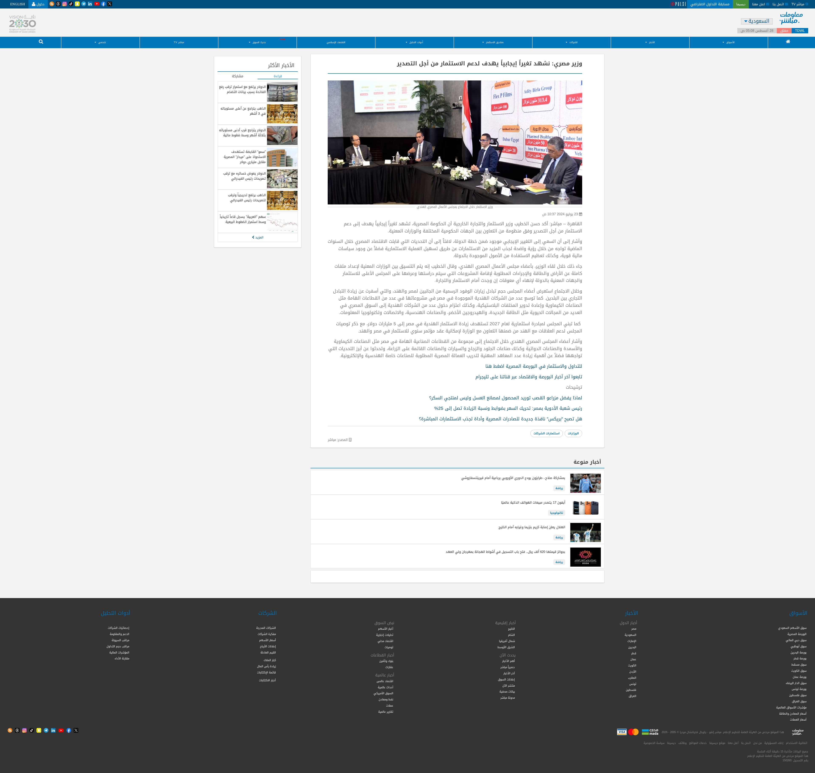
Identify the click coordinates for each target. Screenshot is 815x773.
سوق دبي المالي (796, 640)
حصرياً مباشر (507, 667)
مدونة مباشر (507, 697)
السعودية (630, 635)
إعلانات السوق (506, 679)
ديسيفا (671, 743)
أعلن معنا (733, 743)
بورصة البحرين (799, 652)
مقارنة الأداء (122, 658)
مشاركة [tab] (237, 76)
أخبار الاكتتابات (267, 680)
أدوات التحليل (416, 42)
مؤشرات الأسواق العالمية (791, 707)
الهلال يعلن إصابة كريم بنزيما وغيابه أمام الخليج (532, 527)
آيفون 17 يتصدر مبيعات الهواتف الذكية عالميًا (533, 502)
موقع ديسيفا (717, 743)
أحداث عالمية (385, 687)
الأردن (632, 671)
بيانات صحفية (507, 691)
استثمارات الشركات (547, 433)
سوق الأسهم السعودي (792, 628)
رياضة (559, 488)
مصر (633, 628)
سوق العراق (799, 701)
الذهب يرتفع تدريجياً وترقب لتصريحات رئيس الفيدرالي (247, 198)
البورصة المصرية (797, 634)
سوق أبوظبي (799, 646)
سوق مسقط (799, 664)
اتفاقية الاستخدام (796, 743)
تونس (632, 684)
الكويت (632, 665)
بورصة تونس (799, 689)
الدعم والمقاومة (119, 634)
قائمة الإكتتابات (266, 672)
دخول (39, 4)
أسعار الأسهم (267, 640)
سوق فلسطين (798, 695)
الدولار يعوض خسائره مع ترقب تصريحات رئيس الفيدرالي (244, 176)
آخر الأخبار (509, 673)
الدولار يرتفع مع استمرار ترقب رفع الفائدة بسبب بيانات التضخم (242, 89)
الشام (511, 635)
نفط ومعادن (386, 699)
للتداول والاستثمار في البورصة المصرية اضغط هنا (533, 366)
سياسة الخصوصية (654, 743)
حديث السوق (259, 42)
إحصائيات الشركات (118, 628)
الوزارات (573, 433)
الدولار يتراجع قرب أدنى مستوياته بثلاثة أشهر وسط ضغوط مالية (242, 133)
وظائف (682, 743)
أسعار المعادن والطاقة (793, 713)
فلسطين (631, 690)
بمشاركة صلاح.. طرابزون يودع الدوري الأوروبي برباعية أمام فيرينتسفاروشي (513, 477)
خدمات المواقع (698, 743)
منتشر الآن (508, 685)
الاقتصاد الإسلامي (336, 42)
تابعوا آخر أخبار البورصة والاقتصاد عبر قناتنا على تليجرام (528, 377)
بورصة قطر (800, 658)
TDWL (800, 31)
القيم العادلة (268, 652)
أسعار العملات (798, 719)
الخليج (511, 628)
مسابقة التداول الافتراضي (709, 4)
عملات (389, 705)
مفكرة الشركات (267, 634)
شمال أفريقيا (507, 641)
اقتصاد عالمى (385, 681)
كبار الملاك (270, 660)
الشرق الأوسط (506, 647)
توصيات (389, 647)
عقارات (389, 667)
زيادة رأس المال (266, 666)
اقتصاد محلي (385, 641)
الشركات (573, 42)
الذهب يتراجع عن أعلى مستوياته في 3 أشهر (243, 111)
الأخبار (652, 42)
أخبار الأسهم (385, 628)
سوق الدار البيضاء (796, 683)
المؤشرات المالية (119, 652)
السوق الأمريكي (383, 693)
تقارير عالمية (385, 711)
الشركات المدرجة (266, 628)
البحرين (632, 647)
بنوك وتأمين (386, 661)
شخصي (102, 42)
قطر (633, 653)
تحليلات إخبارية (384, 635)
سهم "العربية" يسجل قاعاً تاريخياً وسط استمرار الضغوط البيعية (243, 219)
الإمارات (631, 641)
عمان (633, 659)
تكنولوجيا (556, 512)
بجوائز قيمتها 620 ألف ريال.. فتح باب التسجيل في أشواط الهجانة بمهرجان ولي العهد (505, 551)
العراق (632, 696)
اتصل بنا (779, 4)
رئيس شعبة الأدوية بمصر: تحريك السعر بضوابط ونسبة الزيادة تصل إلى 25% (508, 408)
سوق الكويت (799, 670)
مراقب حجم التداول (118, 646)
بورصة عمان (800, 677)
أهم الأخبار (508, 661)
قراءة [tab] (278, 76)
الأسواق (730, 42)
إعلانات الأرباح (268, 646)
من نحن (757, 743)
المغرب (632, 677)
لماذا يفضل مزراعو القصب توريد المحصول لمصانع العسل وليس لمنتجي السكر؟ (505, 398)
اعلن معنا (759, 4)
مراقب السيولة (120, 640)
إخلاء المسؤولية (773, 743)
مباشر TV (179, 42)
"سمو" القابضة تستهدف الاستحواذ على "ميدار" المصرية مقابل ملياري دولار (245, 157)
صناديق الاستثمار (495, 42)
